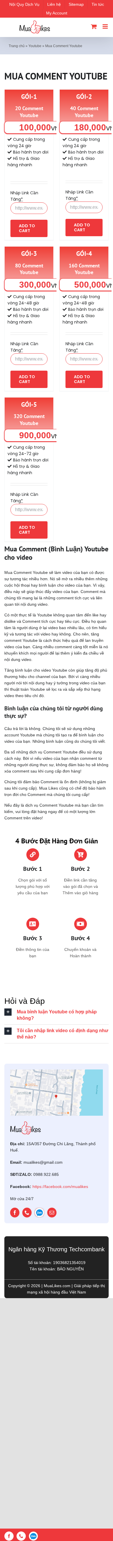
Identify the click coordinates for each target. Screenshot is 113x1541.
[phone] (27, 1212)
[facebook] (14, 1212)
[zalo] (39, 1212)
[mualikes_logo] (25, 1123)
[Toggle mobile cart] (94, 26)
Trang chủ (17, 46)
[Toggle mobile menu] (106, 26)
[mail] (52, 1212)
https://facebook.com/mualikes (60, 1186)
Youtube (34, 46)
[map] (56, 1071)
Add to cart (27, 228)
